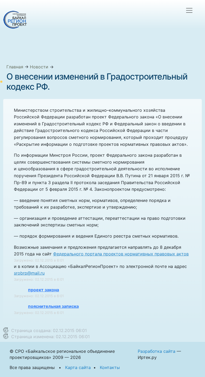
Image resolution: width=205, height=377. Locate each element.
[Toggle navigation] (189, 10)
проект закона (43, 289)
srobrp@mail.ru (29, 273)
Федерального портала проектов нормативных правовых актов (121, 253)
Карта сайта (78, 367)
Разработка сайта (156, 351)
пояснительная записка (53, 306)
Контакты (110, 367)
